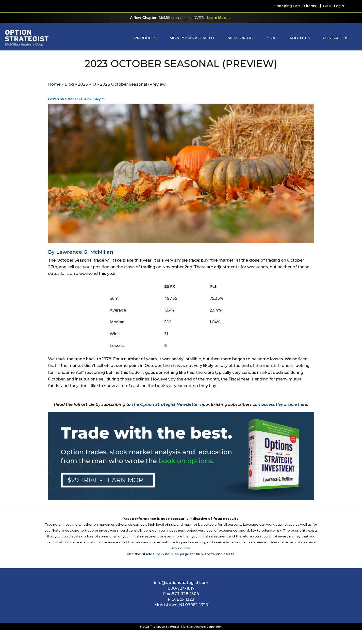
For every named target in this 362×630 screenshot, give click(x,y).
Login (339, 6)
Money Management (192, 37)
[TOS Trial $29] (181, 456)
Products (145, 37)
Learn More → (219, 18)
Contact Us (335, 37)
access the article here (284, 404)
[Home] (27, 37)
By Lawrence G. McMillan (80, 252)
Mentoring (240, 37)
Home (54, 84)
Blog (271, 37)
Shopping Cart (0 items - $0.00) (302, 6)
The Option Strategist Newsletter (165, 404)
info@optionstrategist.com (181, 582)
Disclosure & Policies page (165, 554)
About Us (299, 37)
